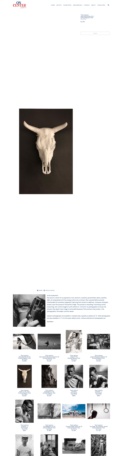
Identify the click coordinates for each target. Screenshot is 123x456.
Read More (50, 322)
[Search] (108, 5)
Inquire (95, 33)
